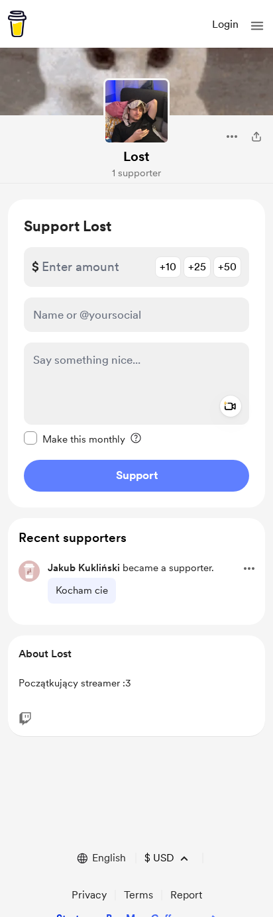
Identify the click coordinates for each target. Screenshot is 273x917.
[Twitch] (25, 719)
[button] (257, 26)
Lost (136, 156)
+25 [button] (197, 266)
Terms (138, 895)
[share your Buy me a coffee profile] (256, 136)
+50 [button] (227, 266)
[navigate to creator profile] (136, 111)
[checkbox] (74, 438)
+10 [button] (168, 266)
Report (186, 895)
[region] (136, 353)
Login (225, 24)
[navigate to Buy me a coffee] (17, 24)
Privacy (89, 895)
